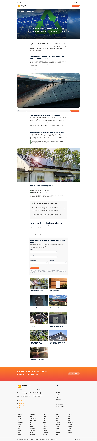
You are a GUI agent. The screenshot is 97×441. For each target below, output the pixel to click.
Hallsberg (45, 426)
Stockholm (45, 430)
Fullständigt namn (33, 249)
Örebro (19, 432)
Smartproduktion (54, 439)
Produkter (68, 5)
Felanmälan (58, 394)
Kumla (19, 426)
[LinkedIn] (79, 439)
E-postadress (51, 260)
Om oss (63, 5)
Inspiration (58, 392)
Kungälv (44, 416)
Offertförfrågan (76, 5)
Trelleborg (70, 420)
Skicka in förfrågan (34, 268)
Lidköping (20, 416)
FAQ (56, 387)
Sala (44, 418)
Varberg (57, 428)
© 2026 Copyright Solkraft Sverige (23, 439)
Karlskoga (32, 426)
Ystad (19, 428)
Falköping (57, 416)
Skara (44, 414)
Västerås (44, 428)
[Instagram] (74, 2)
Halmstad (70, 432)
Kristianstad (70, 422)
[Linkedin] (76, 2)
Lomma (44, 422)
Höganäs (19, 424)
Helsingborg (58, 432)
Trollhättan (32, 430)
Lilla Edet (70, 414)
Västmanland (32, 428)
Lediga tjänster (58, 397)
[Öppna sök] (78, 2)
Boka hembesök (59, 401)
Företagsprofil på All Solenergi (44, 439)
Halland (19, 434)
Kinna (31, 416)
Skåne (69, 430)
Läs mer (48, 35)
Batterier (53, 5)
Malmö (31, 432)
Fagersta (44, 420)
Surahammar (20, 418)
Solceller (49, 5)
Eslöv (31, 424)
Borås (57, 434)
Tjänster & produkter (60, 406)
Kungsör (69, 418)
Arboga (57, 420)
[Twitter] (77, 439)
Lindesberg (70, 424)
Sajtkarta (36, 439)
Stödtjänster (58, 5)
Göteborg (70, 426)
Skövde (57, 430)
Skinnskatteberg (33, 418)
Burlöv (44, 424)
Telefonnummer (33, 260)
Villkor (32, 439)
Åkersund (57, 426)
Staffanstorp (20, 422)
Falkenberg (32, 434)
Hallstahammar (33, 420)
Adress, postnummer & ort (35, 255)
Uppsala (69, 428)
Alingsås (69, 416)
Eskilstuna (45, 434)
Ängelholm (58, 424)
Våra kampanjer (58, 399)
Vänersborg (20, 414)
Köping (19, 420)
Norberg (57, 418)
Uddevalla (19, 430)
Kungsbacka (45, 432)
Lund (31, 422)
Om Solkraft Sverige (59, 404)
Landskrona (58, 422)
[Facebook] (72, 2)
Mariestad (57, 414)
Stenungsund (32, 414)
